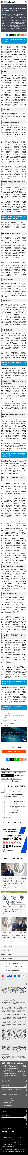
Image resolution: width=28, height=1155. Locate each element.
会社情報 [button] (3, 1111)
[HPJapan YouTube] (13, 1132)
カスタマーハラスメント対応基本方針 (10, 1142)
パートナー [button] (4, 1124)
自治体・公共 (5, 778)
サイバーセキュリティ (7, 775)
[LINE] (2, 1132)
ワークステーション (7, 781)
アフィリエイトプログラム (7, 1100)
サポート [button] (3, 1119)
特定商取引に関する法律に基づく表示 (10, 1104)
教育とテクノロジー (19, 775)
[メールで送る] (21, 35)
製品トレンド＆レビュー (19, 772)
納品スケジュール (5, 1099)
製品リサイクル (16, 1138)
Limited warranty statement (7, 1146)
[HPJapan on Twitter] (9, 1132)
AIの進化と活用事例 (6, 772)
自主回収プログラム (6, 1138)
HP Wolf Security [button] (8, 887)
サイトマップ (17, 1144)
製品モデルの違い (13, 1075)
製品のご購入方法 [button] (5, 1115)
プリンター (16, 781)
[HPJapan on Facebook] (6, 1132)
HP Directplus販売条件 (6, 1105)
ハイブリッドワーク (15, 778)
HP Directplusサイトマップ (7, 1102)
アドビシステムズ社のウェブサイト (14, 1057)
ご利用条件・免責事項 (6, 1144)
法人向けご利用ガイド (10, 1070)
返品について (14, 1099)
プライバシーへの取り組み (7, 1140)
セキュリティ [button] (17, 887)
